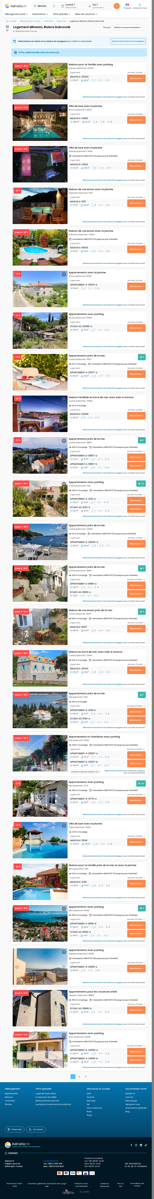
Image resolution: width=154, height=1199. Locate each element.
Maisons (9, 1097)
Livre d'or (129, 1097)
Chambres (10, 1100)
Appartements (11, 1093)
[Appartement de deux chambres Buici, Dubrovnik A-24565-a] (40, 1050)
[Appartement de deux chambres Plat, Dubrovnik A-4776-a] (40, 798)
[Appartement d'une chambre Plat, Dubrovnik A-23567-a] (40, 753)
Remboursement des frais (47, 1100)
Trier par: (107, 27)
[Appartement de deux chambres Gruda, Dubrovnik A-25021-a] (40, 289)
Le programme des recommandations (53, 1104)
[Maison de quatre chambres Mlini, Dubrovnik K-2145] (40, 882)
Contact (13, 1152)
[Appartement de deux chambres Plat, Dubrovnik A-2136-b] (40, 710)
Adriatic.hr (130, 1093)
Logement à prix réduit (45, 1093)
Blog (127, 1111)
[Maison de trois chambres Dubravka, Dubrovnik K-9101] (40, 206)
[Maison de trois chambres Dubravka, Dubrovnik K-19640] (40, 247)
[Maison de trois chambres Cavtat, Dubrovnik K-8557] (40, 627)
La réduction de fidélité (45, 1097)
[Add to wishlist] (64, 66)
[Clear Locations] (53, 6)
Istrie (89, 1093)
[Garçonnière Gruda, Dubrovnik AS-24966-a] (40, 330)
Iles (88, 1104)
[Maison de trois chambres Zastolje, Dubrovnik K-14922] (40, 164)
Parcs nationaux (94, 1108)
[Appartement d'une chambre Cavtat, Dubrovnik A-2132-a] (40, 498)
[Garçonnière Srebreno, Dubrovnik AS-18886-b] (40, 1008)
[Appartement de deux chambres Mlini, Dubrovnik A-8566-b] (40, 923)
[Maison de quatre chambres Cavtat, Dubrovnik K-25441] (40, 668)
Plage (89, 1115)
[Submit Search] (117, 6)
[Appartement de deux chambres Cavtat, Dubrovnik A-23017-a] (40, 372)
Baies (89, 1111)
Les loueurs (38, 1129)
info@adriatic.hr (50, 1161)
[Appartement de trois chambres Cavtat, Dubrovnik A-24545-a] (40, 542)
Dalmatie (91, 1100)
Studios (8, 1104)
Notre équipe (131, 1100)
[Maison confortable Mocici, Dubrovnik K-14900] (40, 122)
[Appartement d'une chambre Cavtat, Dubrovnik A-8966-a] (40, 583)
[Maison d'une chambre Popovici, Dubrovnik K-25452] (40, 81)
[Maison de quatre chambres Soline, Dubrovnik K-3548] (40, 840)
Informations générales (136, 1108)
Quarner (90, 1097)
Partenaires (17, 1129)
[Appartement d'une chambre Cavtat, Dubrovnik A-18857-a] (40, 455)
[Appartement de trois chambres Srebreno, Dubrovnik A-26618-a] (40, 966)
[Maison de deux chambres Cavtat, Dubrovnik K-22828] (40, 414)
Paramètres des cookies (137, 1184)
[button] (44, 6)
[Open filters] (7, 27)
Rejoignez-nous (132, 1104)
